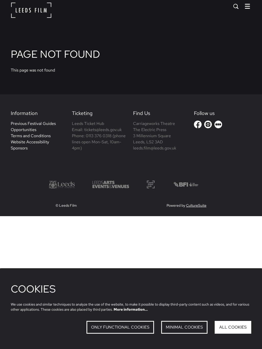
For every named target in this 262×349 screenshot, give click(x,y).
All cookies (233, 327)
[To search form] (236, 6)
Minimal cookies (184, 327)
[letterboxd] (218, 124)
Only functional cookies (120, 327)
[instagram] (208, 124)
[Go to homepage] (31, 10)
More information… (131, 309)
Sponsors (19, 148)
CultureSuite (196, 205)
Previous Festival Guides (33, 123)
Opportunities (23, 129)
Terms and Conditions (31, 135)
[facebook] (198, 124)
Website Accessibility (30, 142)
